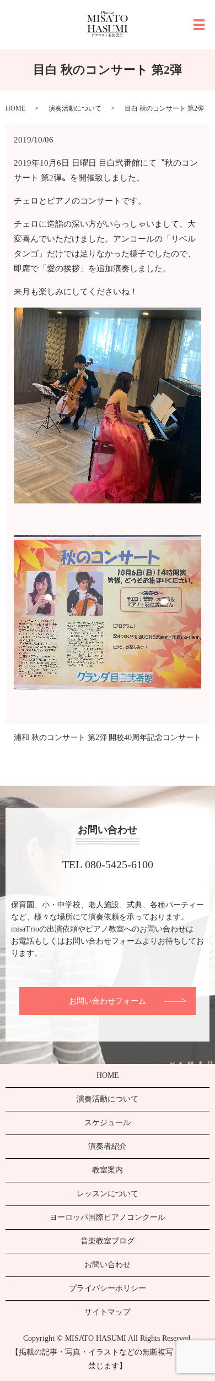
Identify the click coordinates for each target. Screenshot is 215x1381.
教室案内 (107, 1170)
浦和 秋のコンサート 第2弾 (60, 737)
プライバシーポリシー (107, 1288)
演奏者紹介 (107, 1146)
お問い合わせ (107, 1265)
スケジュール (107, 1123)
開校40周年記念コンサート (155, 737)
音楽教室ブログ (107, 1241)
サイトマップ (107, 1312)
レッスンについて (107, 1194)
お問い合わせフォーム (107, 1001)
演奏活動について (75, 108)
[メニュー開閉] (199, 24)
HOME (15, 108)
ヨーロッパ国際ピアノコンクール (107, 1217)
